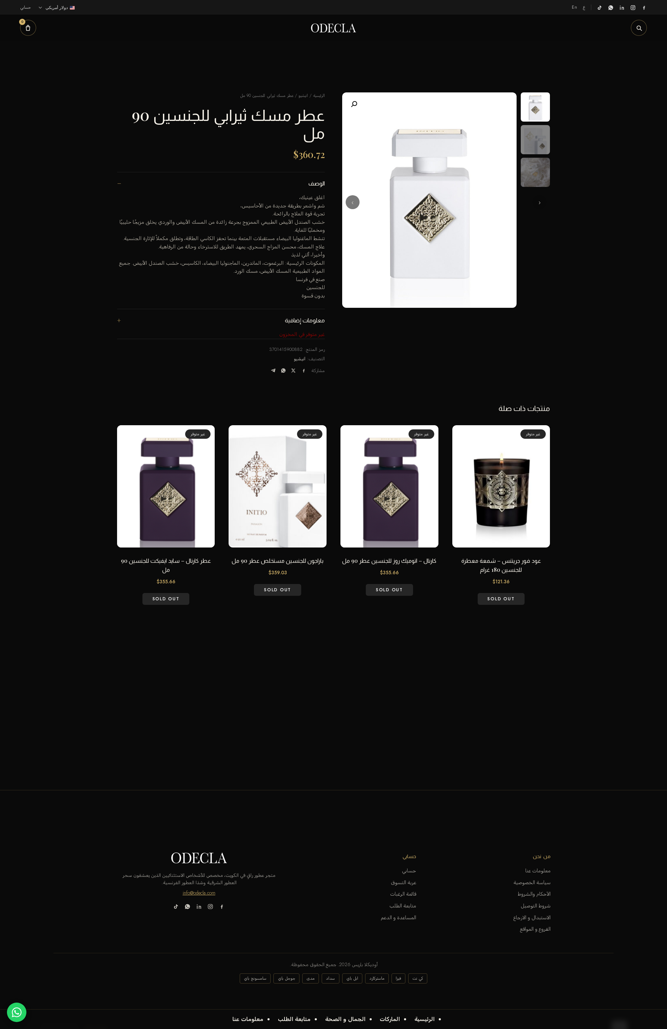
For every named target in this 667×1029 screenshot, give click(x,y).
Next (353, 202)
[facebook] (644, 7)
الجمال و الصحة (345, 1019)
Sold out (500, 598)
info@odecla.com (199, 892)
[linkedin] (622, 7)
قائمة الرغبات (403, 893)
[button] (354, 104)
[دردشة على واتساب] (16, 1012)
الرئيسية (424, 1019)
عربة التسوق (403, 882)
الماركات (390, 1019)
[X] (293, 370)
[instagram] (633, 7)
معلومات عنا (247, 1019)
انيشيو (303, 95)
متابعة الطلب (294, 1019)
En (575, 7)
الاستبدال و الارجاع (532, 917)
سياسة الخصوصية (532, 882)
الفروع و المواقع (535, 928)
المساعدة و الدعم (398, 917)
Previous (539, 202)
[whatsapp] (611, 7)
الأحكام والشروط (534, 893)
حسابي (409, 870)
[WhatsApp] (283, 370)
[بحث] (639, 28)
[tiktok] (599, 7)
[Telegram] (273, 370)
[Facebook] (303, 370)
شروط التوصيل (536, 905)
